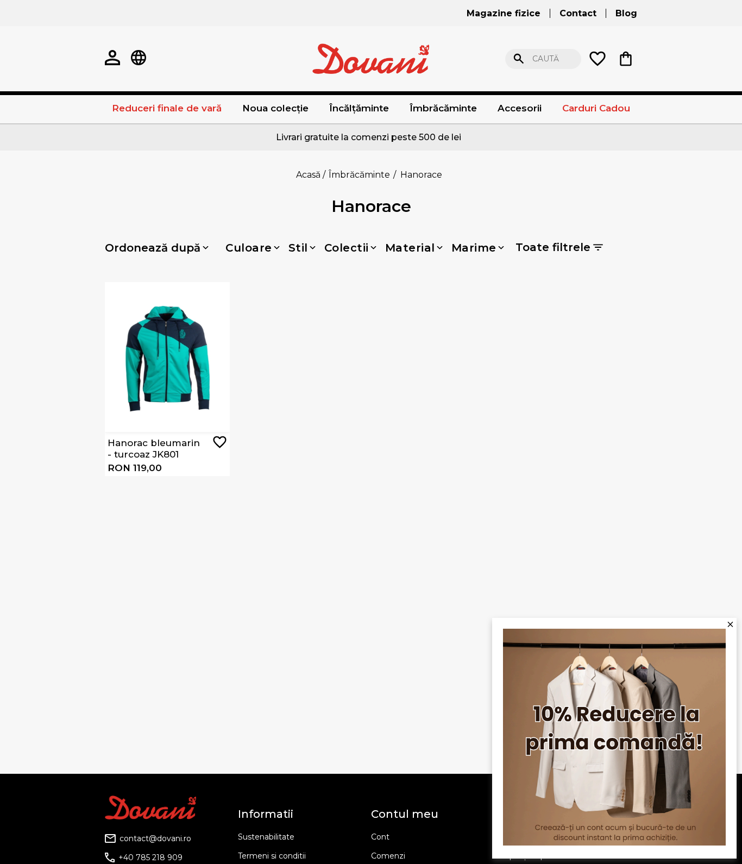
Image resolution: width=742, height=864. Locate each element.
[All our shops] (138, 58)
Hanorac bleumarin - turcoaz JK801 (154, 448)
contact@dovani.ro (155, 838)
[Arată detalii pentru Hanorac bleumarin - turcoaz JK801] (167, 357)
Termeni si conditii (272, 856)
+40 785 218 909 (150, 857)
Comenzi (388, 856)
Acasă (308, 175)
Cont (380, 837)
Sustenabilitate (266, 837)
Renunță (694, 59)
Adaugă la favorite (220, 442)
